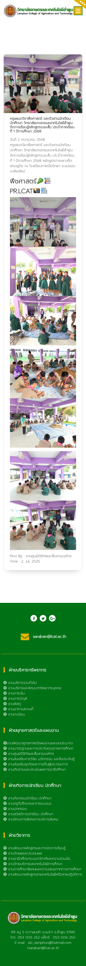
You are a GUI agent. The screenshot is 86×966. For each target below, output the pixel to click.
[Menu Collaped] (78, 10)
